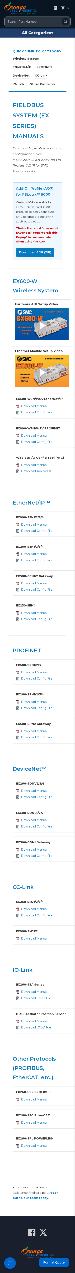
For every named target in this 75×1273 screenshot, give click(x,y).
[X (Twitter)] (43, 1232)
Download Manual (34, 406)
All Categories (37, 33)
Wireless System (26, 58)
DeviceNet (21, 75)
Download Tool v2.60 (36, 471)
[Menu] (46, 7)
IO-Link (18, 84)
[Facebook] (31, 1232)
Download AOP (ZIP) (35, 252)
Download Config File (36, 412)
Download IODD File (36, 998)
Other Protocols (42, 84)
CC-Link (41, 75)
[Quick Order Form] (55, 7)
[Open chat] (10, 1263)
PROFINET (44, 67)
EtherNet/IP (22, 67)
